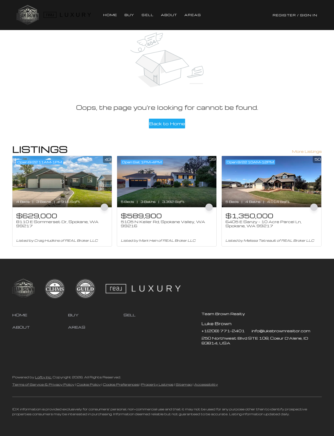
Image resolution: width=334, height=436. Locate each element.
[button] (27, 15)
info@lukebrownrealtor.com (281, 330)
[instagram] (224, 354)
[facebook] (205, 354)
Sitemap (184, 384)
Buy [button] (129, 15)
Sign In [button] (308, 15)
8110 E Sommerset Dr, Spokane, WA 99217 (57, 223)
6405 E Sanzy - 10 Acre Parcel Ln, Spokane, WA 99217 (263, 223)
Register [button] (284, 15)
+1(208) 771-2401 (223, 330)
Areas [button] (192, 15)
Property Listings (157, 384)
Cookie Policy (89, 384)
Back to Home (167, 123)
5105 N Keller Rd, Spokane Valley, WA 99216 (163, 223)
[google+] (244, 354)
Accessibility (206, 384)
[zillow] (215, 354)
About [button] (169, 15)
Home (110, 15)
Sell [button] (147, 15)
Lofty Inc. (43, 377)
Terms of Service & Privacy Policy (43, 384)
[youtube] (234, 354)
